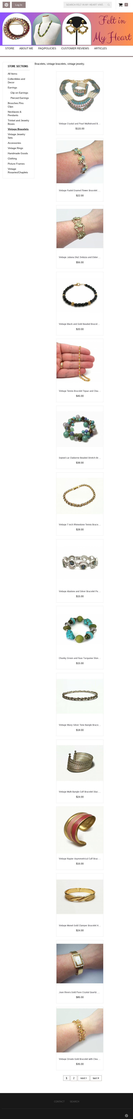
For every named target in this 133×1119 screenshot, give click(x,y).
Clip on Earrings (19, 92)
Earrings (12, 87)
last (95, 1078)
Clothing (12, 158)
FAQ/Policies (47, 48)
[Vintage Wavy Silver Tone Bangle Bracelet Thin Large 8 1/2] (79, 696)
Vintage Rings (15, 148)
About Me (26, 48)
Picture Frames (16, 163)
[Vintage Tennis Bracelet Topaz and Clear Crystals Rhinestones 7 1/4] (79, 362)
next (83, 1078)
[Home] (66, 29)
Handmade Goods (18, 153)
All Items (12, 73)
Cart (121, 5)
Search (74, 1101)
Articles (100, 48)
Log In (18, 4)
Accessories (14, 143)
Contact (59, 1101)
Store (9, 48)
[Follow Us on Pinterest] (6, 5)
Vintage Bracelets (18, 129)
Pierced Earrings (20, 98)
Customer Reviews (75, 48)
